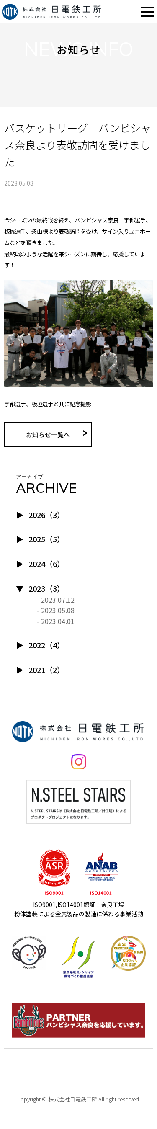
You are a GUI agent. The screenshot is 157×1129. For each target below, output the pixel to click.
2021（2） (46, 669)
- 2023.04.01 (56, 621)
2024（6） (46, 563)
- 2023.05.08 (56, 610)
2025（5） (46, 539)
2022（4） (46, 644)
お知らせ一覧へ (48, 434)
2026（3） (46, 514)
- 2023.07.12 (56, 600)
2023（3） (46, 588)
